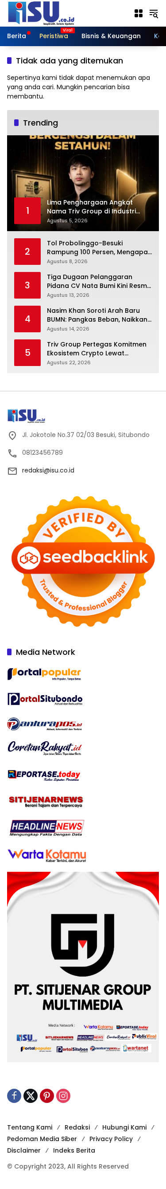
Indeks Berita (74, 1150)
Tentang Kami (29, 1127)
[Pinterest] (47, 1096)
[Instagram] (63, 1096)
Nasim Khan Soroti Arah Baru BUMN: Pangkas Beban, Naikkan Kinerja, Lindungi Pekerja (97, 315)
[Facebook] (14, 1096)
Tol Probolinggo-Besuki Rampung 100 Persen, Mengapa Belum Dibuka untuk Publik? (97, 247)
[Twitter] (30, 1096)
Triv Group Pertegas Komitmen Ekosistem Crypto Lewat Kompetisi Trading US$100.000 (97, 349)
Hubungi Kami (124, 1127)
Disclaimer (24, 1150)
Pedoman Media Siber (42, 1138)
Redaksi (77, 1127)
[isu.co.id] (55, 12)
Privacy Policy (111, 1138)
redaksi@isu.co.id (48, 470)
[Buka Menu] (138, 13)
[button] (153, 13)
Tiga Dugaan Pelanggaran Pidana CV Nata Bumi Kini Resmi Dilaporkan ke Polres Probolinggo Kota (97, 281)
